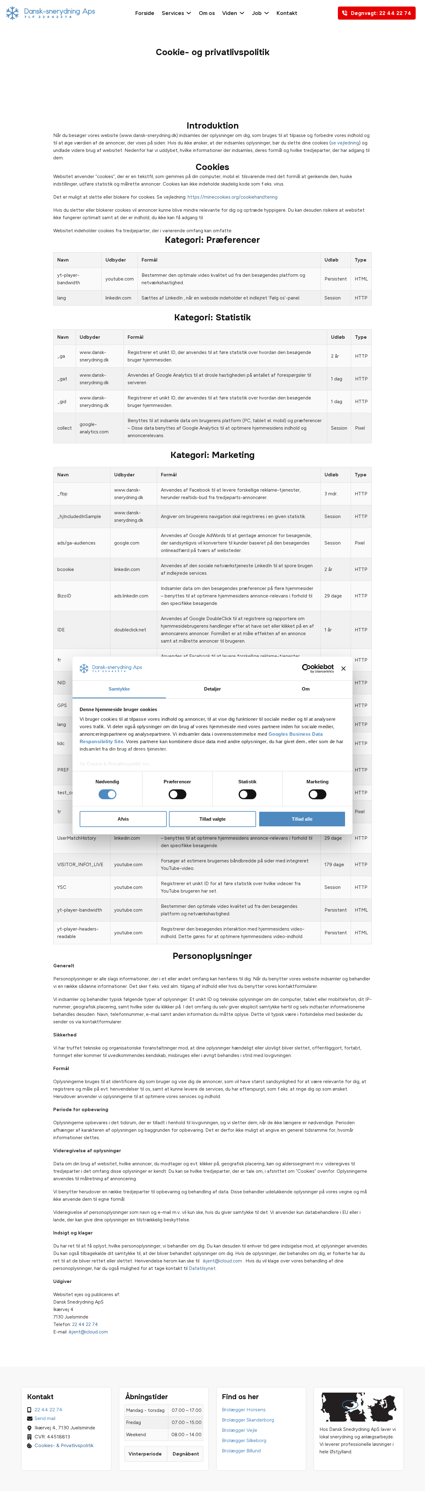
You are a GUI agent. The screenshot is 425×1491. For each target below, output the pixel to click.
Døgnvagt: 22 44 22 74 (381, 13)
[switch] (177, 794)
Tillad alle (302, 819)
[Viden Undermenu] (242, 13)
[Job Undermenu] (266, 13)
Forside (144, 13)
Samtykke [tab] (119, 689)
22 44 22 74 (85, 1324)
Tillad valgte (212, 819)
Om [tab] (306, 689)
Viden (229, 13)
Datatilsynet (202, 1268)
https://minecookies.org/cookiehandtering (233, 197)
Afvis (123, 819)
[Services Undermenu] (188, 13)
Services (173, 13)
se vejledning (345, 143)
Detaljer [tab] (212, 689)
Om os (207, 13)
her (146, 764)
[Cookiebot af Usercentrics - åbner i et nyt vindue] (306, 668)
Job (257, 13)
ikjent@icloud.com (222, 1261)
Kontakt (287, 13)
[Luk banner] (343, 668)
